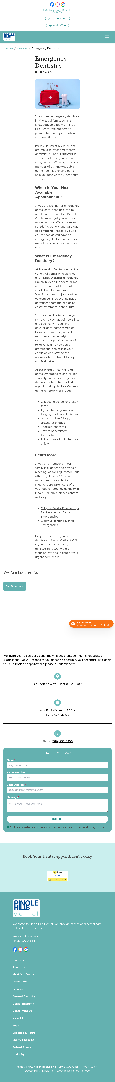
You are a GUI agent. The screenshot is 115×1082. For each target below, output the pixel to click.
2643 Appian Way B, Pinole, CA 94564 (57, 11)
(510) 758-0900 (62, 741)
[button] (52, 4)
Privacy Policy (88, 1066)
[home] (11, 37)
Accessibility (32, 1070)
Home (9, 48)
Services (22, 48)
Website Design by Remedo (73, 1070)
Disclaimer (48, 1070)
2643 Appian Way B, (26, 936)
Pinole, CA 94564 (24, 940)
